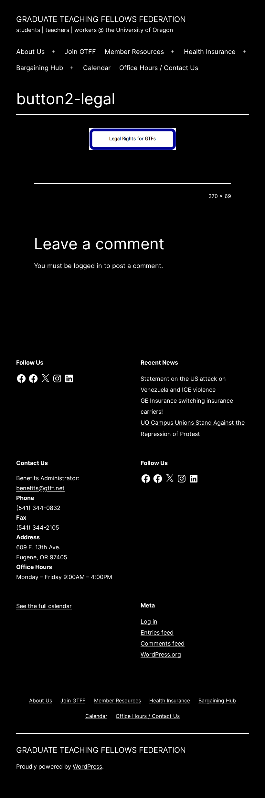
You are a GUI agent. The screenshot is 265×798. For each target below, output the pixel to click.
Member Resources (134, 52)
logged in (88, 266)
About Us (30, 52)
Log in (149, 621)
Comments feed (163, 643)
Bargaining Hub (39, 68)
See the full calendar (44, 606)
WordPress (87, 766)
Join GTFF (80, 52)
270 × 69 (219, 196)
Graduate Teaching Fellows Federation (101, 19)
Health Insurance (210, 52)
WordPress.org (161, 654)
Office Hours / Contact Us (158, 68)
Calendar (97, 68)
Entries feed (157, 632)
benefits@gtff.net (40, 488)
